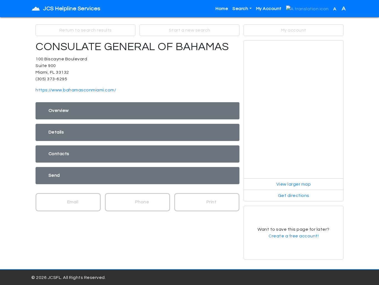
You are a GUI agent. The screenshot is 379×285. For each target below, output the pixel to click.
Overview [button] (59, 110)
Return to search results (85, 30)
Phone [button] (141, 202)
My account (293, 30)
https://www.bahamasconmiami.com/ (76, 90)
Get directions (293, 195)
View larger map (293, 184)
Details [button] (56, 132)
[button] (307, 8)
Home (222, 8)
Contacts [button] (59, 154)
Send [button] (54, 175)
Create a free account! (294, 236)
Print (210, 202)
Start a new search (189, 30)
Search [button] (240, 8)
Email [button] (72, 202)
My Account (269, 8)
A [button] (339, 8)
